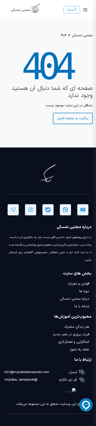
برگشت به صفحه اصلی (72, 118)
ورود (70, 9)
